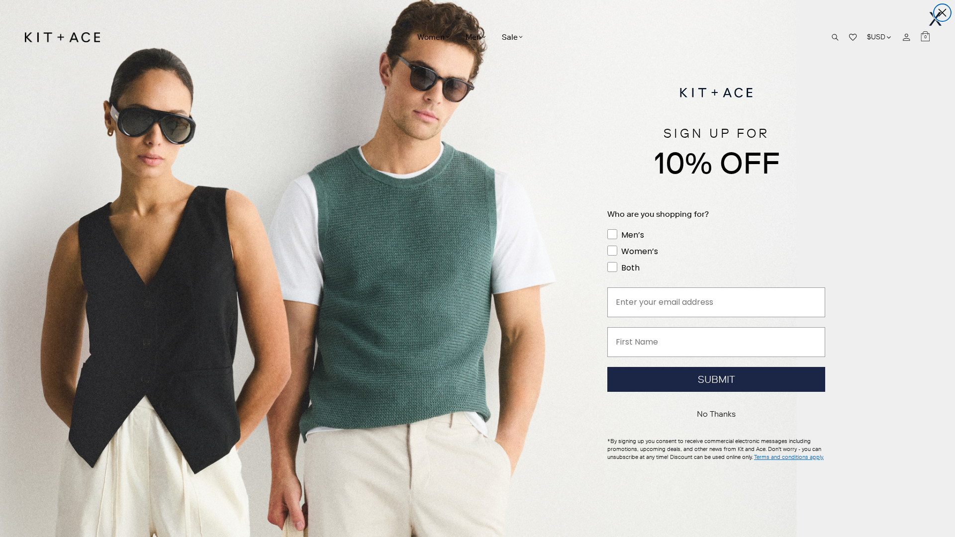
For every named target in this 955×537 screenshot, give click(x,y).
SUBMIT (716, 379)
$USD (879, 37)
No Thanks (716, 414)
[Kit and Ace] (66, 37)
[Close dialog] (942, 12)
